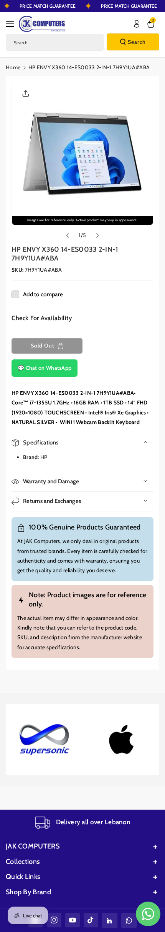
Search (137, 41)
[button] (12, 23)
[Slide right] (97, 235)
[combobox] (54, 42)
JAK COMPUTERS (32, 846)
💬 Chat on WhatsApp (44, 367)
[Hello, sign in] (136, 23)
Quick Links (23, 876)
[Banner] (43, 739)
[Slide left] (67, 235)
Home (13, 67)
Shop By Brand (28, 892)
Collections (23, 861)
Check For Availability (42, 318)
